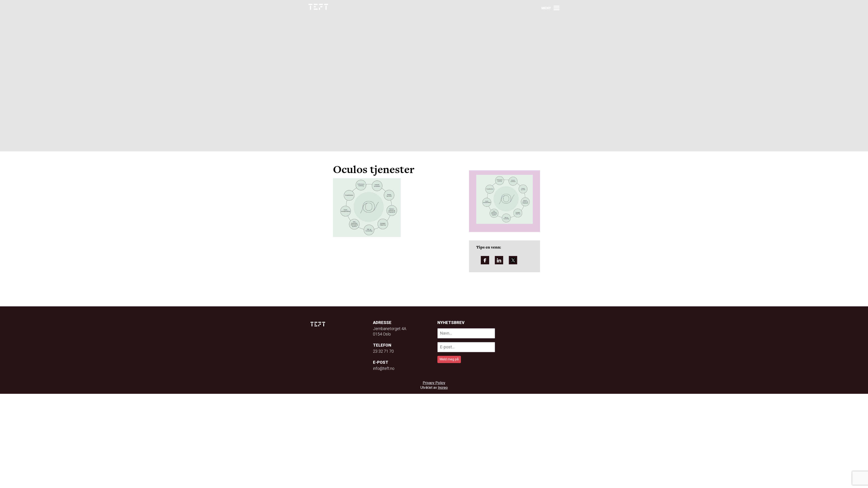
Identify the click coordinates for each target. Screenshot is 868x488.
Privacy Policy (434, 383)
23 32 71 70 (383, 351)
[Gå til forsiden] (318, 6)
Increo (443, 387)
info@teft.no (383, 368)
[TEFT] (319, 324)
